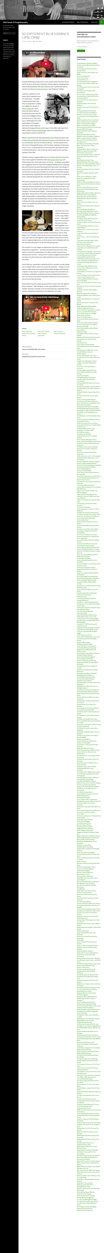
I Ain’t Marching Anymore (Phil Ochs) (88, 476)
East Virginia (81, 330)
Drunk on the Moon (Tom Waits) (87, 324)
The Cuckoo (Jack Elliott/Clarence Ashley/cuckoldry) (87, 1069)
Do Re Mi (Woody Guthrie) (85, 308)
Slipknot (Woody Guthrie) (85, 951)
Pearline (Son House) (83, 797)
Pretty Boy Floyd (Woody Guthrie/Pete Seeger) (85, 820)
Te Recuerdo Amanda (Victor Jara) (87, 1024)
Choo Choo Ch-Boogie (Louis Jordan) (88, 246)
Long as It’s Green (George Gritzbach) (88, 628)
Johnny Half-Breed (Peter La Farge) (88, 549)
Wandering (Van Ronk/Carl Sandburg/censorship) (85, 1143)
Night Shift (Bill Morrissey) (85, 748)
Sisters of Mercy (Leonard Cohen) (87, 945)
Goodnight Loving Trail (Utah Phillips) (88, 410)
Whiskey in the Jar (82, 1168)
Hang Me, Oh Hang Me (84, 434)
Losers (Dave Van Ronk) (84, 635)
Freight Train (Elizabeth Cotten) (87, 361)
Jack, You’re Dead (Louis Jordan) (87, 534)
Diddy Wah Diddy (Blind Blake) (86, 306)
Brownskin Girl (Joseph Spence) (87, 196)
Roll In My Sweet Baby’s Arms (86, 867)
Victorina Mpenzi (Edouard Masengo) (88, 1123)
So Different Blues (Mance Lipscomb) (88, 964)
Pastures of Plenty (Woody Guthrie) (88, 786)
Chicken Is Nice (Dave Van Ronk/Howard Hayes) (85, 243)
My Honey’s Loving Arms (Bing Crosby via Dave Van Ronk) (89, 725)
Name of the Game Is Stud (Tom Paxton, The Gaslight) (86, 742)
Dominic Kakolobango (39, 130)
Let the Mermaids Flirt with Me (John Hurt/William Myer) (88, 608)
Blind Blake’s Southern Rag (85, 160)
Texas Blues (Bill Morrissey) (85, 1042)
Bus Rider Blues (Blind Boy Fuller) (87, 211)
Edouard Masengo (48, 140)
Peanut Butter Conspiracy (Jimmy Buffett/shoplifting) (87, 795)
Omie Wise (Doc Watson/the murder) (88, 772)
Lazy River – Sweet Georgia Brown (87, 602)
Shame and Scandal (83, 931)
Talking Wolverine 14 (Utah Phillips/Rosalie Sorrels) (85, 1021)
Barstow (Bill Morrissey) (84, 129)
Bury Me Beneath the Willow (86, 209)
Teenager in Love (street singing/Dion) (89, 1026)
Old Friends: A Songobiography (15, 22)
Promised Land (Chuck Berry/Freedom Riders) (84, 824)
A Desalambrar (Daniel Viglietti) (87, 63)
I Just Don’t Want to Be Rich (85, 485)
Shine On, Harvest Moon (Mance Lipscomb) (43, 333)
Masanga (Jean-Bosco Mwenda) (87, 673)
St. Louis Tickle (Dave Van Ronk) (87, 989)
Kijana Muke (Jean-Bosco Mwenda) (88, 578)
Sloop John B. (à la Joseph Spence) (87, 953)
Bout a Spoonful (28, 108)
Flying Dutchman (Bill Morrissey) (87, 350)
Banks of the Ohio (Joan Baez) (86, 125)
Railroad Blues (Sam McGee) (86, 839)
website (12, 44)
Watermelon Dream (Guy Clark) (87, 1146)
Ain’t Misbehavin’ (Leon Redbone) (87, 81)
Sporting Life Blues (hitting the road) (88, 987)
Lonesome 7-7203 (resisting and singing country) (87, 625)
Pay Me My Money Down (85, 792)
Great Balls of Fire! (83, 421)
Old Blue (79, 770)
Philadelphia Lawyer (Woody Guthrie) (89, 801)
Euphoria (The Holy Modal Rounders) (88, 337)
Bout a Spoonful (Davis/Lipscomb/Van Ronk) (29, 333)
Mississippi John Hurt (55, 160)
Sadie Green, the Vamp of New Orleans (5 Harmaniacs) (86, 891)
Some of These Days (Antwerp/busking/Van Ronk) (86, 968)
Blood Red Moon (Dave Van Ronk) (87, 162)
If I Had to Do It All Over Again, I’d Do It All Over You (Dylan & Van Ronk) (88, 515)
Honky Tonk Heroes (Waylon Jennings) (89, 465)
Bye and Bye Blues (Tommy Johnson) (88, 213)
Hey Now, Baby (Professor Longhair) (88, 461)
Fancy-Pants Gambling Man (85, 344)
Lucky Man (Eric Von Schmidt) (86, 646)
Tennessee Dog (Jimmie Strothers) (87, 1035)
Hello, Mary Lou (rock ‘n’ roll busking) (88, 456)
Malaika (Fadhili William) (85, 655)
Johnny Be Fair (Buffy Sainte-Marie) (88, 547)
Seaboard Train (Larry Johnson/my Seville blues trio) (87, 917)
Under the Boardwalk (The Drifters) (88, 1113)
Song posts (94, 22)
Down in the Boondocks (84, 317)
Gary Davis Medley (83, 375)
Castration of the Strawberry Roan (88, 240)
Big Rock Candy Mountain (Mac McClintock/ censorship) (87, 152)
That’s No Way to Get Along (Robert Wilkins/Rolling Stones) (88, 1052)
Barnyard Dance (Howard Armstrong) (89, 127)
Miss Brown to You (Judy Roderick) (88, 690)
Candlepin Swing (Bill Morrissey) (87, 218)
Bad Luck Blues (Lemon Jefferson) (87, 122)
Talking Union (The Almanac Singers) (88, 1018)
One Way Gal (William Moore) (86, 781)
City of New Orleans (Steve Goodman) (89, 253)
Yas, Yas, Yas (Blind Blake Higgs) (87, 1199)
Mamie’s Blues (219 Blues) (85, 659)
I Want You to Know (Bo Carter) (87, 494)
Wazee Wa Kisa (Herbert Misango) (87, 1150)
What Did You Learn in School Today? (88, 1161)
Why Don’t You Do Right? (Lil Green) (88, 1170)
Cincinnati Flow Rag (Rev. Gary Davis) (88, 251)
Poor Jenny (80, 814)
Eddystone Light (82, 332)
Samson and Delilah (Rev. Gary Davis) (33, 348)
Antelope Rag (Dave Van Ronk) (86, 111)
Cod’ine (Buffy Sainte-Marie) (86, 257)
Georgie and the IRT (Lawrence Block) (88, 386)
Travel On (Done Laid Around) (86, 1099)
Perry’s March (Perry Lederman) (87, 799)
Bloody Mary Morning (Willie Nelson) (88, 164)
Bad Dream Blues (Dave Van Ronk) (87, 120)
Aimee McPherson (83, 80)
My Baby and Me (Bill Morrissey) (87, 719)
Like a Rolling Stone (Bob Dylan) (87, 615)
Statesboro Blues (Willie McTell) (87, 996)
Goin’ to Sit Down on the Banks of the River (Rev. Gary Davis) (88, 404)
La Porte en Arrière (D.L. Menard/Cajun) (84, 595)
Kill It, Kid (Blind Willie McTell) (86, 580)
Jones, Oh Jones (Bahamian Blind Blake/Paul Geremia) (87, 555)
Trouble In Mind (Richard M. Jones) (88, 1104)
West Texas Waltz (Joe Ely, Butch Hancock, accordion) (87, 1158)
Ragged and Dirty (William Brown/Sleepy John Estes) (85, 829)
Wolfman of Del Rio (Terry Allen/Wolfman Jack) (85, 1185)
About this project (82, 22)
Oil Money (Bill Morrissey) (85, 768)
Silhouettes (80, 940)
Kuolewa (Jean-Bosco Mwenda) (87, 593)
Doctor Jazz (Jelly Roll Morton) (86, 312)
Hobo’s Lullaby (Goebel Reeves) (86, 463)
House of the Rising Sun (84, 470)
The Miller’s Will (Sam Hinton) (86, 1077)
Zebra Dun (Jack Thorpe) (84, 1210)
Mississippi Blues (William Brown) (87, 691)
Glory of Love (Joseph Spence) (86, 399)
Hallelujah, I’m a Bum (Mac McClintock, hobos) (85, 431)
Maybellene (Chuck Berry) (85, 675)
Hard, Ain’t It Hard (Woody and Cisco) (89, 441)
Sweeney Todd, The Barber (85, 1007)
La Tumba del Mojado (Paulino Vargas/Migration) (86, 599)
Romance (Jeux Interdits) (84, 876)
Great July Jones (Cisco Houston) (87, 423)
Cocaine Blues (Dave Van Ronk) (86, 255)
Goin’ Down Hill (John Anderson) (87, 401)
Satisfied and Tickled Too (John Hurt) (33, 355)
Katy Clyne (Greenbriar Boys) (86, 567)
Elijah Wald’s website (68, 22)
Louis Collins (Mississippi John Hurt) (88, 637)
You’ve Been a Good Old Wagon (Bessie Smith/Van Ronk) (87, 1207)
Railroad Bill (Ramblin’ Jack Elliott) (88, 838)
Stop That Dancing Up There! (86, 1002)
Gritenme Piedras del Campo (86, 428)
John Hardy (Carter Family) (85, 545)
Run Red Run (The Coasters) (85, 883)
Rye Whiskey (81, 889)
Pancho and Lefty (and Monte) (86, 785)
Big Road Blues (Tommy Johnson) (87, 149)
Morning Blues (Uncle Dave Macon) (88, 708)
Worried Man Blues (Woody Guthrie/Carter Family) (85, 1193)
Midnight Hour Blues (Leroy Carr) (87, 686)
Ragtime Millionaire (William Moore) (88, 836)
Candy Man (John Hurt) (84, 220)
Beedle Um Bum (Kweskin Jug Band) (88, 136)
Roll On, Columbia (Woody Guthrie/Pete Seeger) (85, 869)
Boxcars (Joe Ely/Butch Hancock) (87, 187)
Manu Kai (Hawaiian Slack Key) (86, 660)
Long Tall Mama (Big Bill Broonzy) (87, 629)
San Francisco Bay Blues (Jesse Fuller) (88, 909)
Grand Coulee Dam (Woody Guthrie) (88, 419)
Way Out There (81, 1148)
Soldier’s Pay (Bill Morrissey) (86, 965)
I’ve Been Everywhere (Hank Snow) (88, 512)
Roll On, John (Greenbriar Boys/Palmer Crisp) (85, 873)
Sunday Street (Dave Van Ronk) (86, 1004)
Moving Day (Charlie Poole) (85, 710)
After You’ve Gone (82, 78)
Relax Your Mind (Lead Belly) (86, 852)
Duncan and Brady (83, 326)
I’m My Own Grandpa (83, 507)
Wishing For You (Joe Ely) (85, 1183)
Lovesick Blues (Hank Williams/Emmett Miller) (85, 643)
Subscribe (81, 51)
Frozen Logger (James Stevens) (86, 370)
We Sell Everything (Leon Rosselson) (88, 1155)
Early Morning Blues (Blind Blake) (87, 328)
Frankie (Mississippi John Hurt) (86, 355)
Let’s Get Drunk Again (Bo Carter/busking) (85, 612)
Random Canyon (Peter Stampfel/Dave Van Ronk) (85, 846)
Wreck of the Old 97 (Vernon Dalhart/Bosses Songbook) (86, 1196)
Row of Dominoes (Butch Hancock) (88, 881)
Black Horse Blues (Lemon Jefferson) (88, 154)
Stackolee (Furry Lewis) (84, 991)
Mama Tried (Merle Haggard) (86, 657)
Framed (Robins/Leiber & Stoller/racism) (85, 353)
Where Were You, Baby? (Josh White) (88, 1166)
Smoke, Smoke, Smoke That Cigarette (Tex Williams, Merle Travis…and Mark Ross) (89, 960)
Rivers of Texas (81, 861)
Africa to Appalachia (83, 76)
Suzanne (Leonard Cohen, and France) (88, 1006)
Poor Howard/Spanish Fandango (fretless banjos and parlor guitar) (89, 811)
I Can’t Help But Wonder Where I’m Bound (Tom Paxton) (88, 479)
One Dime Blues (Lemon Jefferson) (88, 777)
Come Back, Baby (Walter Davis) (87, 266)
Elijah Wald (38, 41)
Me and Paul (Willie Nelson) (85, 679)
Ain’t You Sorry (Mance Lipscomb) (87, 94)
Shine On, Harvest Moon (39, 89)
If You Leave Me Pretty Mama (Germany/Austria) (86, 519)
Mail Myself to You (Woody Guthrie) (88, 653)
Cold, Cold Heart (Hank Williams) (87, 260)
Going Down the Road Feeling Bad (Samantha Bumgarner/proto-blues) (88, 407)
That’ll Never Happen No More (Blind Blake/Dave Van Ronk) (88, 1048)
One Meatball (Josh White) (85, 779)
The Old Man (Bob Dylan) (85, 1079)
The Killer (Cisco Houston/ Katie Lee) (88, 1075)
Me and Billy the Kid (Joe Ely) (86, 677)
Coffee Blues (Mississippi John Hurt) (88, 259)
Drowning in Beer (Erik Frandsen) (87, 322)
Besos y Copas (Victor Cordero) (87, 138)
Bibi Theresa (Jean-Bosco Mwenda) (88, 143)
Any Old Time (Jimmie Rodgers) (87, 112)
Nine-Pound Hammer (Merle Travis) (88, 750)
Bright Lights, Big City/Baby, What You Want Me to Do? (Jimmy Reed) (89, 194)
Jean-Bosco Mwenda (31, 140)
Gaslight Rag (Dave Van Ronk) (86, 377)
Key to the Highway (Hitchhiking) (87, 576)
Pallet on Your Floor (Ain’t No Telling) (88, 783)
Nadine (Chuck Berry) (83, 739)
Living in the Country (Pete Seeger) (88, 618)
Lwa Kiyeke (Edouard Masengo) (86, 648)
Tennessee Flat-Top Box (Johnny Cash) (89, 1037)
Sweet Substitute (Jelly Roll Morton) (88, 1009)
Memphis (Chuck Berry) (84, 680)
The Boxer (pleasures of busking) (87, 1059)
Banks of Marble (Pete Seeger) (86, 123)
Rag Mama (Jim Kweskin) (85, 827)
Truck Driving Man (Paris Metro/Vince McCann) (85, 1107)
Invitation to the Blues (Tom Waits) (87, 529)
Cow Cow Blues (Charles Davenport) (88, 275)
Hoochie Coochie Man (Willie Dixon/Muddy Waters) (86, 468)
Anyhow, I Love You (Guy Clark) (87, 114)
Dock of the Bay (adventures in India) (88, 310)
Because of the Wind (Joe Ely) (86, 134)
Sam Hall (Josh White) (84, 902)
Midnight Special (82, 688)
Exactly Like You (82, 343)
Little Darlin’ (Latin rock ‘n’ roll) (86, 617)
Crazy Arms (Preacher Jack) (85, 277)
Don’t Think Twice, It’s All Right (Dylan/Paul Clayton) (86, 314)
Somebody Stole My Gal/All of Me (87, 975)
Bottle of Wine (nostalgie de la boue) (88, 182)
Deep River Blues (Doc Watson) (86, 293)
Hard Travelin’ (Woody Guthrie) (87, 439)
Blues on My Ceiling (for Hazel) (86, 176)
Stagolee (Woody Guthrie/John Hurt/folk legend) (86, 994)
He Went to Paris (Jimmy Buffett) (87, 447)
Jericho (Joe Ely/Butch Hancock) (87, 544)
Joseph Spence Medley (84, 558)
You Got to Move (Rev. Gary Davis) (87, 1201)
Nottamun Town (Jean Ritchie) (86, 766)
